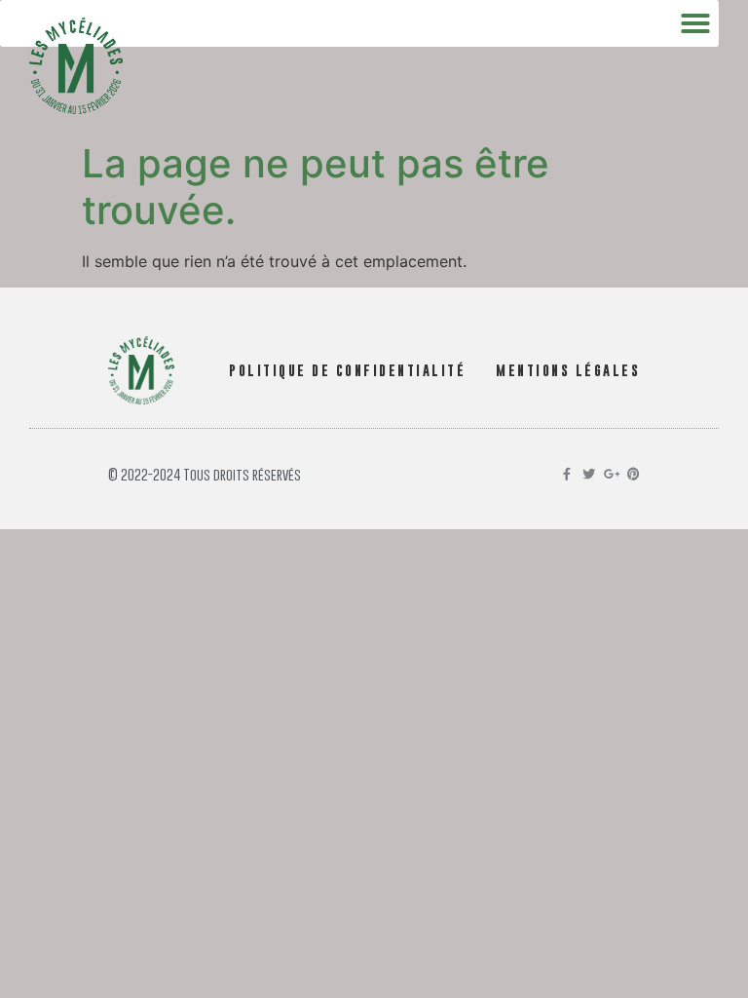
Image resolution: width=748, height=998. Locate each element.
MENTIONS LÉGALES (568, 370)
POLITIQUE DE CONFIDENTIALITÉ (347, 370)
